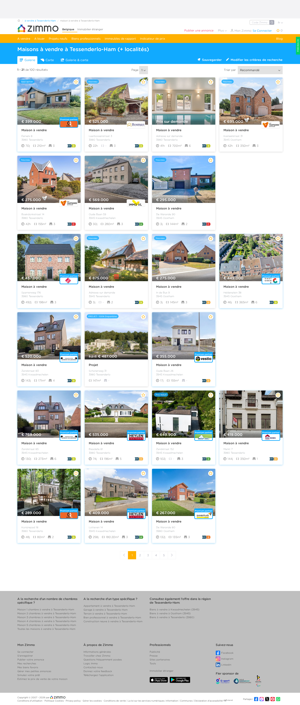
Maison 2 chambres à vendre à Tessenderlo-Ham (46, 613)
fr (279, 22)
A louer (39, 38)
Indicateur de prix (152, 38)
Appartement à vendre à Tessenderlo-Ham (109, 605)
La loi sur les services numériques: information (153, 700)
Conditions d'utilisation (30, 700)
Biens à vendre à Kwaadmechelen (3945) (174, 609)
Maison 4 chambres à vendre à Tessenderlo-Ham (46, 621)
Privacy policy (73, 700)
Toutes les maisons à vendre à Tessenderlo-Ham (46, 628)
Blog (279, 38)
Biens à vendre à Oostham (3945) (170, 613)
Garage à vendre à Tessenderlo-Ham (105, 609)
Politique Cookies (54, 700)
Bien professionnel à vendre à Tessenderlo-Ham (112, 617)
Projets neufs (58, 38)
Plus (221, 30)
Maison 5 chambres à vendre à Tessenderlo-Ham (46, 625)
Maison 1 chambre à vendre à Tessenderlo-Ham (45, 609)
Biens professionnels (86, 38)
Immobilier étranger (90, 29)
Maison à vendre (34, 130)
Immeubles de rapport (120, 38)
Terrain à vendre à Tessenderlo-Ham (105, 613)
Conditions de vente (115, 700)
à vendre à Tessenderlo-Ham (40, 20)
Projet (93, 365)
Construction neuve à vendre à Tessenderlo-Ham (112, 621)
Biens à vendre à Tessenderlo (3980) (172, 617)
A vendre (23, 38)
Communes (186, 700)
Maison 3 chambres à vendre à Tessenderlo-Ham (46, 617)
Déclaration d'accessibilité (208, 700)
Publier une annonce (198, 30)
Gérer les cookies (92, 700)
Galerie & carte (77, 60)
